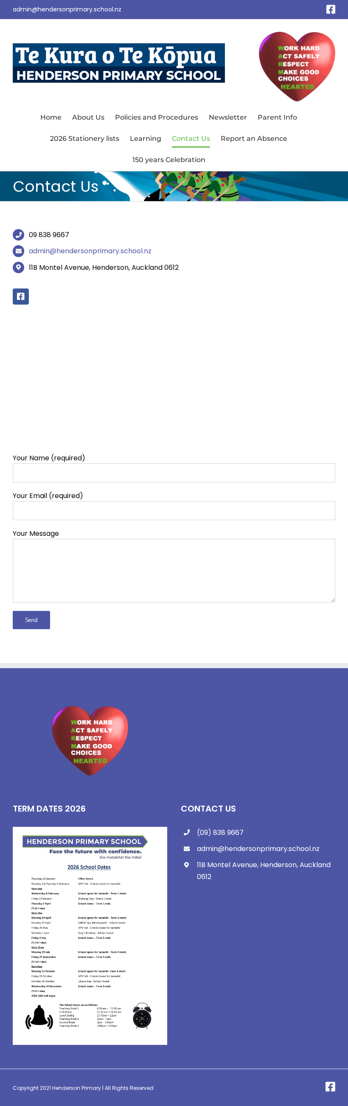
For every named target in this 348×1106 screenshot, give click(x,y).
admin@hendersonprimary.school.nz (67, 9)
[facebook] (21, 296)
